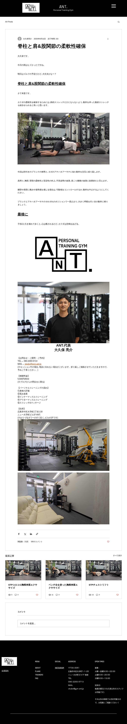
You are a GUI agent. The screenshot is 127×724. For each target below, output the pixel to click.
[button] (113, 6)
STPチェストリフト (99, 585)
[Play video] (63, 138)
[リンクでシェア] (37, 534)
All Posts (9, 22)
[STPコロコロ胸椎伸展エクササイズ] (23, 570)
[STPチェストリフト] (104, 570)
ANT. (63, 6)
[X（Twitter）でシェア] (25, 534)
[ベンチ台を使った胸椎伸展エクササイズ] (63, 570)
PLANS (37, 671)
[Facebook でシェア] (19, 534)
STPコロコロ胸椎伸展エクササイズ (22, 586)
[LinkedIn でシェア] (31, 534)
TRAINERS (39, 675)
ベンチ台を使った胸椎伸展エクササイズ (63, 586)
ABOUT (38, 668)
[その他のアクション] (107, 38)
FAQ (36, 678)
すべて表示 (117, 556)
